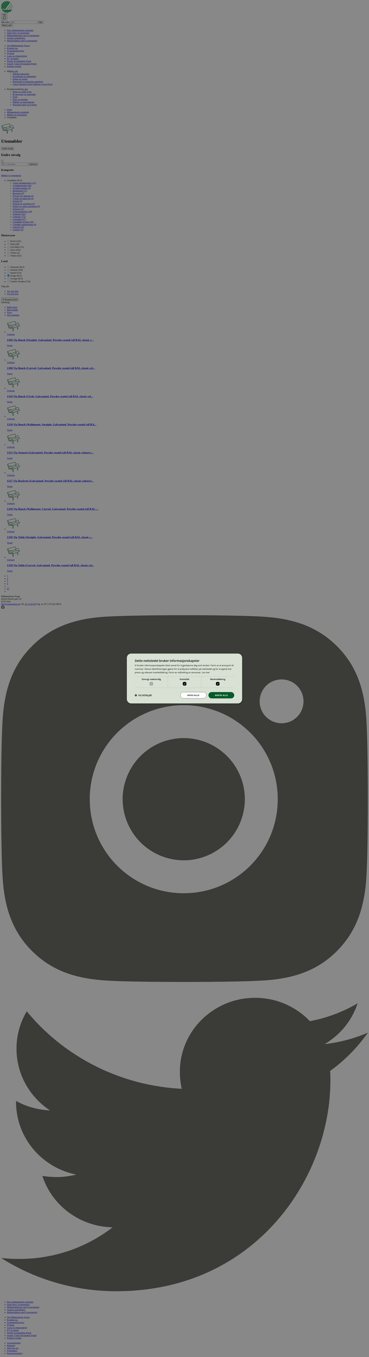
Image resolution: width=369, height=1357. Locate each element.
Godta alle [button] (221, 695)
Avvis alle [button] (193, 695)
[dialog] (184, 678)
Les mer (206, 672)
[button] (143, 695)
